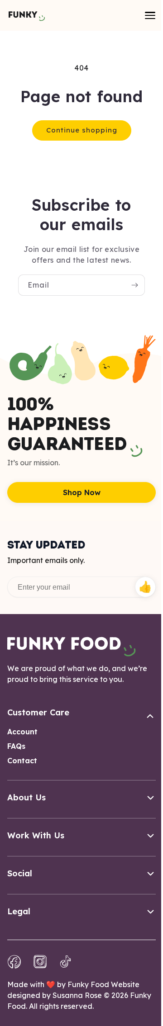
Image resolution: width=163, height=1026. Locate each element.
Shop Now (82, 492)
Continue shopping (81, 130)
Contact (22, 760)
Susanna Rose (77, 995)
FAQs (16, 746)
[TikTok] (65, 962)
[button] (149, 15)
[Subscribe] (134, 285)
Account (22, 731)
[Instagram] (40, 962)
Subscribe (145, 587)
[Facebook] (14, 962)
